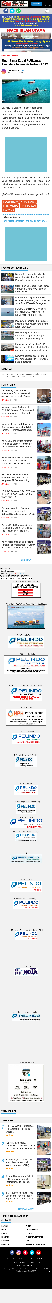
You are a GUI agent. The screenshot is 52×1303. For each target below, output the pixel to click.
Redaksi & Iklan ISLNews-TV (17, 1259)
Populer (36, 4)
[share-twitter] (12, 10)
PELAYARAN (8, 210)
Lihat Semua (26, 560)
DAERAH (4, 1226)
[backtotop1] (50, 1271)
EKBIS (28, 1226)
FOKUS (4, 1230)
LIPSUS (29, 1233)
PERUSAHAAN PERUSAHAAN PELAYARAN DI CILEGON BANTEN (20, 1129)
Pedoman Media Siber (37, 1259)
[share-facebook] (5, 10)
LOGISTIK (5, 1237)
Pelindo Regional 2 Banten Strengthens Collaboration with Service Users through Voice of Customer (16, 393)
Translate (21, 573)
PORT (28, 1240)
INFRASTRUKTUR (28, 202)
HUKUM (4, 1233)
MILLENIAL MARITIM (34, 1237)
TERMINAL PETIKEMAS (35, 1244)
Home (3, 56)
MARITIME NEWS (28, 206)
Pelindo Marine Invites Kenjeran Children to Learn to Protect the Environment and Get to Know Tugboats (16, 444)
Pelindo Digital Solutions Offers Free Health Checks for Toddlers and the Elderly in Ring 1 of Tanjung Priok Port (16, 528)
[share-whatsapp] (18, 10)
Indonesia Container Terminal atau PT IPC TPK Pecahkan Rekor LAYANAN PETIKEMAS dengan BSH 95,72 (26, 221)
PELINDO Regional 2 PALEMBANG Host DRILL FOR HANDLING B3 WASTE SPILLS (18, 494)
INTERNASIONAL (10, 206)
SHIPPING (5, 1244)
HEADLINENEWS (10, 202)
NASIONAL (5, 1240)
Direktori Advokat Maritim (26, 1266)
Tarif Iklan (13, 1262)
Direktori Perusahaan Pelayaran (30, 1262)
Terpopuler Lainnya (26, 1209)
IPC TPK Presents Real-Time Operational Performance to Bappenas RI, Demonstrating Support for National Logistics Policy (16, 477)
